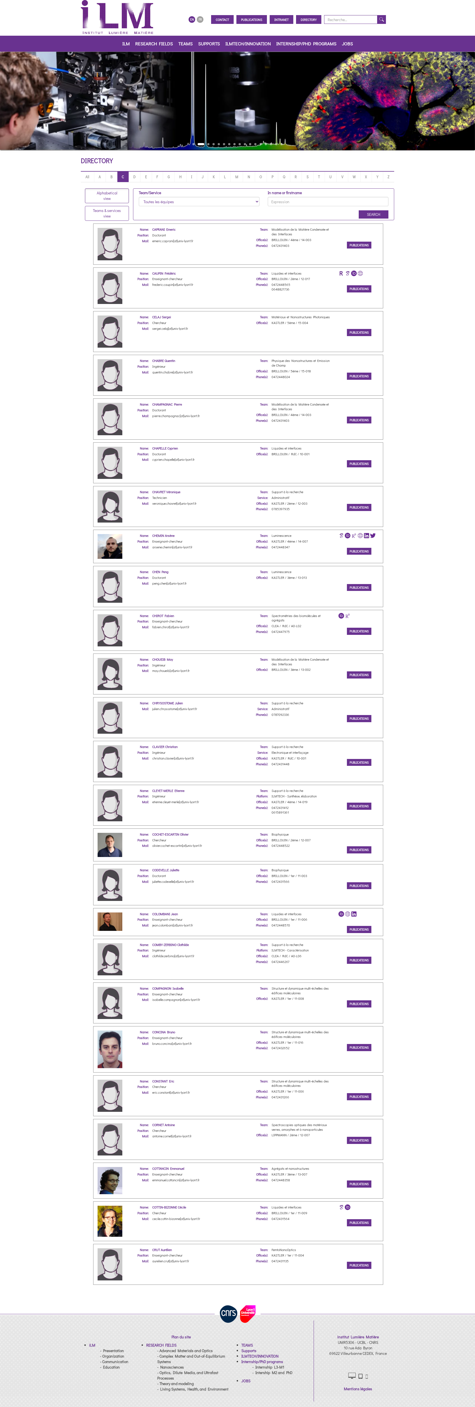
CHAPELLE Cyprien (165, 448)
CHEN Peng (160, 572)
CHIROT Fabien (163, 615)
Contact (222, 19)
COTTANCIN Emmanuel (168, 1168)
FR (200, 19)
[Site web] (360, 273)
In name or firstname (285, 192)
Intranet (281, 19)
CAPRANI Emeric (164, 229)
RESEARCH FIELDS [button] (154, 43)
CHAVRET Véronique (166, 492)
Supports (209, 43)
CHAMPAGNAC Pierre (167, 404)
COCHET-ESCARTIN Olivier (170, 834)
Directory (309, 19)
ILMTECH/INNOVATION (248, 43)
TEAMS (185, 43)
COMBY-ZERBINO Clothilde (170, 944)
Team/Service (150, 192)
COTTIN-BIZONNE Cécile (169, 1207)
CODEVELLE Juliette (165, 870)
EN (192, 19)
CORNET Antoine (163, 1125)
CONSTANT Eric (163, 1081)
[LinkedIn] (366, 535)
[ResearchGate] (354, 535)
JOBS (347, 43)
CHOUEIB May (162, 659)
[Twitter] (373, 535)
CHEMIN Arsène (163, 535)
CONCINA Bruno (163, 1032)
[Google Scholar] (347, 273)
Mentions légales (358, 1388)
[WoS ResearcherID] (341, 273)
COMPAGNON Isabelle (168, 988)
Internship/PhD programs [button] (306, 43)
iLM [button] (126, 43)
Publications (251, 19)
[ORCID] (354, 273)
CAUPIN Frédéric (164, 273)
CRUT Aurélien (162, 1249)
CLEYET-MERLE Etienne (168, 790)
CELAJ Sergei (161, 317)
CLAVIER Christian (165, 746)
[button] (92, 1345)
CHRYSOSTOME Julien (167, 703)
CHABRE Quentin (163, 360)
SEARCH (373, 214)
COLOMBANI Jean (165, 914)
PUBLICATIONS (359, 245)
